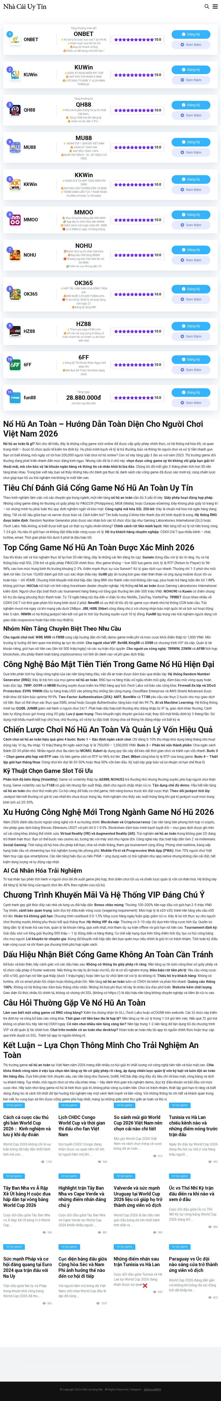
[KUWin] (15, 79)
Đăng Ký (193, 34)
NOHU (30, 255)
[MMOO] (15, 224)
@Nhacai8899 (152, 1389)
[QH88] (15, 114)
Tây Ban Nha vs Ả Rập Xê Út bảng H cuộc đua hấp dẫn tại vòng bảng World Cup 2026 (27, 1196)
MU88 (30, 147)
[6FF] (15, 369)
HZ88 (29, 331)
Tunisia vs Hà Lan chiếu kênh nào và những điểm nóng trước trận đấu (193, 1126)
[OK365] (15, 298)
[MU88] (15, 152)
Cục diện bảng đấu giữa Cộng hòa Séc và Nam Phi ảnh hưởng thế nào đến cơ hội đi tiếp (82, 1267)
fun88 (30, 397)
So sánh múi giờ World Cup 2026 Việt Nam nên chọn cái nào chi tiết (138, 1123)
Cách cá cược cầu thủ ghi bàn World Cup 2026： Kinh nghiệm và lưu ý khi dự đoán (27, 1126)
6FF (28, 364)
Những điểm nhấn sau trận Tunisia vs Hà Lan (137, 1261)
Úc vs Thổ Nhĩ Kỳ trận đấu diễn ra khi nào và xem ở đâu (191, 1193)
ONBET (31, 39)
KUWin (30, 74)
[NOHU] (15, 259)
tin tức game (14, 1105)
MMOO (31, 219)
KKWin (30, 184)
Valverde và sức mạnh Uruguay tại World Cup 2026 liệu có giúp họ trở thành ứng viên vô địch (138, 1196)
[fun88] (15, 402)
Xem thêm (193, 45)
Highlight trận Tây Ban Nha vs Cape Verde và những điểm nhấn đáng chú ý (82, 1196)
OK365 (31, 294)
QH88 (29, 110)
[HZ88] (15, 336)
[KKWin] (15, 189)
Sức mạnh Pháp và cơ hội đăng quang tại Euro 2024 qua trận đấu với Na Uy (27, 1267)
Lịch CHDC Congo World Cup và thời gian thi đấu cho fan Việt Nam (81, 1126)
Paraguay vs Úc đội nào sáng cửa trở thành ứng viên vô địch (193, 1264)
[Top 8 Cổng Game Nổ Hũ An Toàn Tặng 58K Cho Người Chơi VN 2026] (24, 6)
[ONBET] (15, 44)
